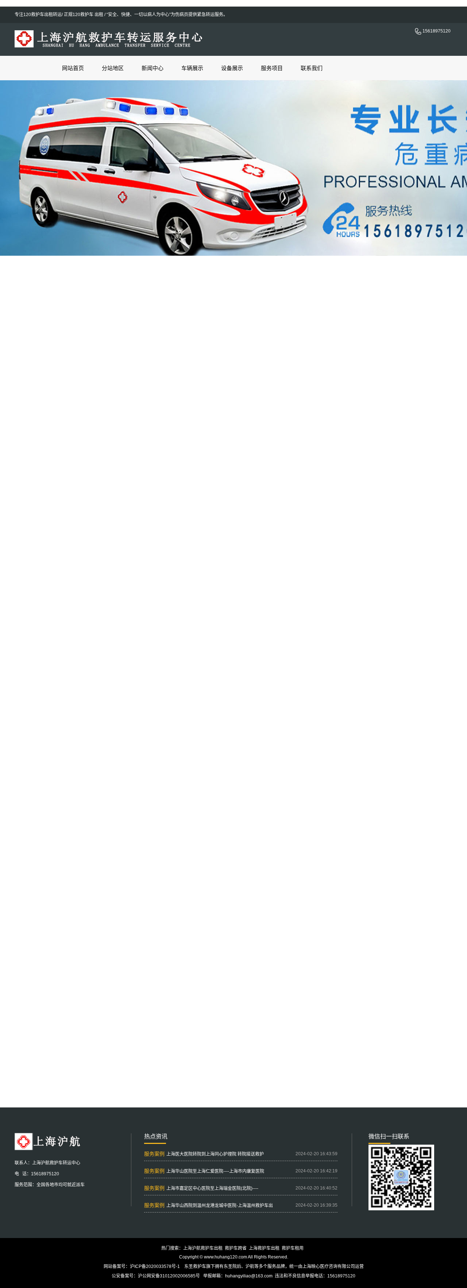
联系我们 (312, 68)
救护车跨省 (236, 1248)
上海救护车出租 (348, 738)
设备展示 (232, 68)
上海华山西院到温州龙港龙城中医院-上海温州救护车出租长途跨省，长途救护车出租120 (252, 1083)
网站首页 (73, 68)
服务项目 (272, 68)
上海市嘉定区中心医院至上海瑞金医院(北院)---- (212, 1188)
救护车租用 (293, 1248)
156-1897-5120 (362, 721)
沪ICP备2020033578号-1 (155, 1266)
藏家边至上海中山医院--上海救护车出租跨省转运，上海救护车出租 (232, 1073)
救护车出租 (177, 1056)
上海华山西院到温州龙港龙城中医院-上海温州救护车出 (219, 1205)
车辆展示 (192, 68)
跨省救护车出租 (312, 1056)
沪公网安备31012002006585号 (169, 1276)
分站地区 (113, 68)
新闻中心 (152, 68)
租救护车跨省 (205, 1056)
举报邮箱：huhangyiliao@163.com (238, 1276)
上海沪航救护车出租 (203, 1248)
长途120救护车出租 (240, 1056)
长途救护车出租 (346, 1056)
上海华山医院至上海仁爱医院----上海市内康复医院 (215, 1171)
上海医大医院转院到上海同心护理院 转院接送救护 (215, 1154)
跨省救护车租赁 (448, 738)
